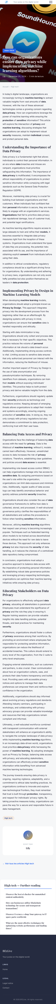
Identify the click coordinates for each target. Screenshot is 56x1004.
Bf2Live (7, 951)
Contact (6, 988)
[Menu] (50, 2)
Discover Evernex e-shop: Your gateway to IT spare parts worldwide (26, 915)
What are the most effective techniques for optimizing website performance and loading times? (26, 926)
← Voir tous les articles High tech (18, 863)
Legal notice (8, 983)
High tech (9, 51)
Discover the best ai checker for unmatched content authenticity (25, 895)
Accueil (5, 87)
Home (5, 969)
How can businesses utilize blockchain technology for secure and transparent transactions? (23, 905)
